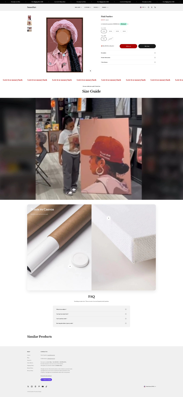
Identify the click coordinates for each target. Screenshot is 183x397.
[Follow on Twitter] (28, 386)
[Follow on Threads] (35, 386)
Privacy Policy (30, 370)
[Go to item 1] (29, 17)
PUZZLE (96, 7)
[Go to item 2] (29, 23)
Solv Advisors (49, 375)
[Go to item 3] (29, 29)
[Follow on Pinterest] (39, 386)
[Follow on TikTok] (46, 386)
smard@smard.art (51, 355)
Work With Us (30, 362)
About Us (29, 360)
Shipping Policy (30, 365)
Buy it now (147, 46)
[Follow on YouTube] (43, 386)
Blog (28, 357)
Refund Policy (30, 368)
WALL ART (77, 7)
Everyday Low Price (62, 1)
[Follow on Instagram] (32, 386)
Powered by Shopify (37, 391)
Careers (28, 355)
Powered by (43, 375)
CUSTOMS (86, 7)
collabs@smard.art (51, 358)
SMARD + (104, 7)
